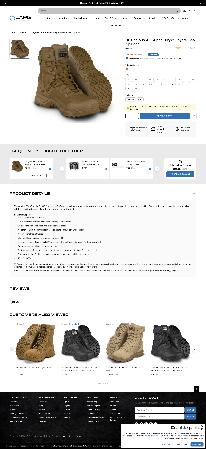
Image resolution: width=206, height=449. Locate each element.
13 (179, 84)
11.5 (164, 84)
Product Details (30, 194)
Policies (42, 409)
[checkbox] (50, 169)
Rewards (67, 409)
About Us (43, 402)
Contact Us (14, 402)
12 (172, 84)
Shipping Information (18, 413)
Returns (13, 409)
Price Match (14, 405)
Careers (113, 409)
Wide (140, 99)
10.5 (150, 84)
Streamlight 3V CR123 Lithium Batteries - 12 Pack (91, 163)
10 (143, 84)
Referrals (67, 413)
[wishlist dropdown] (193, 116)
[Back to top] (196, 389)
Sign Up (190, 410)
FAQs (41, 405)
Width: (129, 95)
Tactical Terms (116, 413)
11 (157, 84)
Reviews (19, 289)
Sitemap (42, 421)
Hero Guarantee (16, 421)
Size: (128, 75)
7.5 (179, 80)
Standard (130, 99)
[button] (161, 129)
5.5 (150, 80)
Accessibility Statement (48, 417)
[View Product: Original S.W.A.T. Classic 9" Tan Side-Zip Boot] (125, 343)
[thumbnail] (20, 48)
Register (167, 58)
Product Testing (93, 409)
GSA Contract (44, 413)
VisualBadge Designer (95, 417)
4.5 (136, 80)
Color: (132, 65)
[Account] (189, 10)
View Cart (67, 417)
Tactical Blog (92, 402)
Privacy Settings (181, 436)
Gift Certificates (93, 421)
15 (129, 89)
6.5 (164, 80)
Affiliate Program (93, 405)
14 (186, 84)
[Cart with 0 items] (195, 10)
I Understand (197, 444)
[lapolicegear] (20, 18)
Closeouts (91, 413)
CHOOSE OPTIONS (36, 175)
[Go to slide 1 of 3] (200, 2)
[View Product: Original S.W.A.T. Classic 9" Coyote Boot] (35, 343)
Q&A (14, 302)
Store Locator (115, 402)
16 (136, 89)
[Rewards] (184, 10)
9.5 (136, 84)
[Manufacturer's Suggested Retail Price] (144, 54)
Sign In (159, 58)
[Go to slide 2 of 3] (5, 2)
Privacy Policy (150, 436)
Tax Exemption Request (19, 417)
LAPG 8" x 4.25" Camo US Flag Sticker (135, 163)
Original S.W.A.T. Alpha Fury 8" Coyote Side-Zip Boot (35, 163)
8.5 (193, 80)
